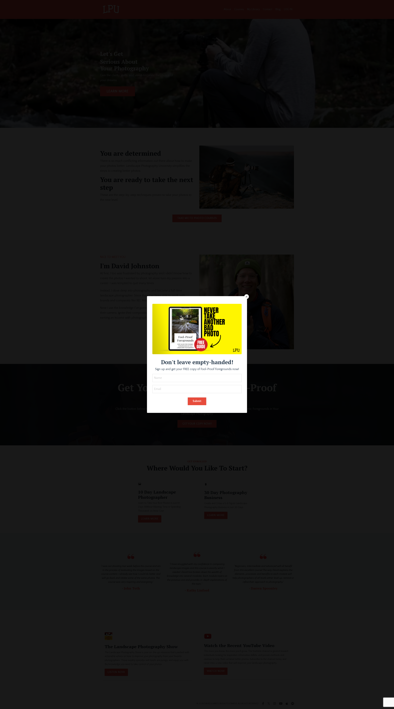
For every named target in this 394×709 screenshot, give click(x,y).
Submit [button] (197, 401)
